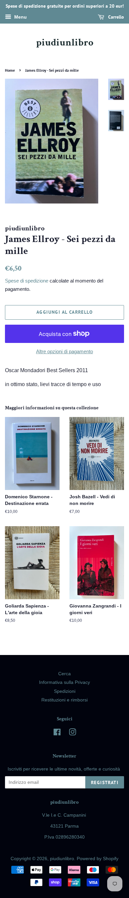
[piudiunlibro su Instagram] (72, 733)
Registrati (104, 782)
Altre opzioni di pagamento (64, 351)
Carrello (115, 17)
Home (10, 70)
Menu (20, 17)
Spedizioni (64, 691)
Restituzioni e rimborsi (64, 699)
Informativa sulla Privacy (64, 682)
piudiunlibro (64, 43)
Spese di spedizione (26, 281)
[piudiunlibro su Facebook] (57, 733)
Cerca (64, 673)
